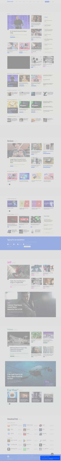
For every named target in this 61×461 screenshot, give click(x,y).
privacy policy (50, 458)
